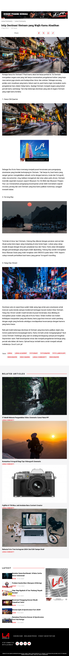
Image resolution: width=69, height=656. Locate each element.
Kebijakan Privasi (30, 636)
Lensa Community (6, 21)
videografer (12, 357)
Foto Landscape (59, 353)
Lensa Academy (21, 353)
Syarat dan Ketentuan (46, 636)
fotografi (34, 353)
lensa (9, 353)
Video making (25, 357)
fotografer (45, 353)
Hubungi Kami (18, 636)
